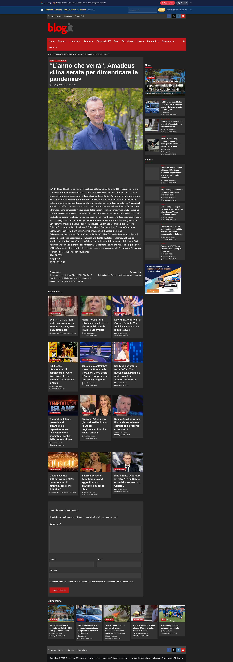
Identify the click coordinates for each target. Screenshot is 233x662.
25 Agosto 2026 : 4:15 (90, 438)
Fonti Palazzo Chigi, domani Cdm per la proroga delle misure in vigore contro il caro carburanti (171, 144)
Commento (55, 524)
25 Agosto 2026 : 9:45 (169, 200)
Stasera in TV (104, 41)
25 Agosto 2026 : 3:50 (169, 239)
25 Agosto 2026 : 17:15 (168, 93)
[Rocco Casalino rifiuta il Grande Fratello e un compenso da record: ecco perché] (127, 405)
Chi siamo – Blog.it (55, 16)
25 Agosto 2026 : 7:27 (57, 388)
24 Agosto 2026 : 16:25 (90, 495)
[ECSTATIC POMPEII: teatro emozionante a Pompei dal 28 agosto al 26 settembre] (63, 306)
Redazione (68, 16)
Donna (87, 41)
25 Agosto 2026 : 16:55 (169, 132)
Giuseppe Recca (168, 152)
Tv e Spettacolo (61, 60)
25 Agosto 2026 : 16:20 (69, 333)
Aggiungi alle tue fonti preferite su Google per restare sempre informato (75, 3)
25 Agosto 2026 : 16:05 (90, 335)
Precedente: (71, 276)
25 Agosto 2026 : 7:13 (57, 445)
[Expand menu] (65, 41)
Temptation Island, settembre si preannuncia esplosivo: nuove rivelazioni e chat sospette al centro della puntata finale (61, 429)
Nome (53, 559)
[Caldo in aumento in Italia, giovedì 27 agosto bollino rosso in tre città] (152, 125)
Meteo (52, 47)
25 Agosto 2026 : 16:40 (169, 154)
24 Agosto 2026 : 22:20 (123, 435)
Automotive (153, 41)
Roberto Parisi (167, 631)
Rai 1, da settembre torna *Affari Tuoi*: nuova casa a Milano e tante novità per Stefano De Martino (127, 373)
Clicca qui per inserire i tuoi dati (177, 10)
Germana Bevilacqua (169, 129)
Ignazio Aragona (112, 636)
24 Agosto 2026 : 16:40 (69, 492)
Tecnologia (127, 41)
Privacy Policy (80, 16)
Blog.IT (54, 85)
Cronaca (163, 99)
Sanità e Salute (165, 119)
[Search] (183, 41)
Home (52, 41)
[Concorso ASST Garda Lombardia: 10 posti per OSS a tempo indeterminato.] (152, 251)
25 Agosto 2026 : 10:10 (123, 335)
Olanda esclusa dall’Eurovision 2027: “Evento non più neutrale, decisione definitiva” (62, 482)
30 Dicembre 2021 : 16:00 (67, 85)
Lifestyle (74, 41)
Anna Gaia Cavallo (89, 333)
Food (116, 41)
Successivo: (119, 273)
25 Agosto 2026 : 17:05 (169, 114)
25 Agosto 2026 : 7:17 (122, 385)
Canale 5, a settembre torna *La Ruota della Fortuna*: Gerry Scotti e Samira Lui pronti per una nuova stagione (95, 373)
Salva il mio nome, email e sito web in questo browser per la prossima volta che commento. (92, 581)
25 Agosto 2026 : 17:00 (114, 638)
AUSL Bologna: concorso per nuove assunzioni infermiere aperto (172, 192)
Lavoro (140, 41)
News (61, 41)
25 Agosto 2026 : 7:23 (90, 385)
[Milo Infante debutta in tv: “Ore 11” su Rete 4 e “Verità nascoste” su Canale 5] (127, 462)
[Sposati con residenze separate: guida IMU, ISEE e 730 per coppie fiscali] (61, 613)
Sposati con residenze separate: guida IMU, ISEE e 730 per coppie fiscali (165, 85)
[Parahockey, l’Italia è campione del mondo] (172, 613)
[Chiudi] (191, 3)
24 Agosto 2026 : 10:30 (123, 491)
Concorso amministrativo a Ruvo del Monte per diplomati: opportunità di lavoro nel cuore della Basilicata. (171, 172)
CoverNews (167, 658)
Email (100, 559)
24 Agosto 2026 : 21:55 (169, 259)
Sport (163, 619)
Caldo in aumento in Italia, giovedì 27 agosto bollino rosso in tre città (172, 124)
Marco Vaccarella (154, 93)
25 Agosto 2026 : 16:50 (170, 633)
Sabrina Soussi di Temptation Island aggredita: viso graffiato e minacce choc (93, 482)
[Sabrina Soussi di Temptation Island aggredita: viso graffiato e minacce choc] (95, 462)
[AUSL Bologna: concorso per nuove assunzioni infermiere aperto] (152, 193)
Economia (151, 77)
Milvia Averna (55, 333)
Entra (162, 10)
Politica (163, 136)
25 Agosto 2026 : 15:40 (169, 183)
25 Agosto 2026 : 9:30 (169, 219)
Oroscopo (167, 41)
